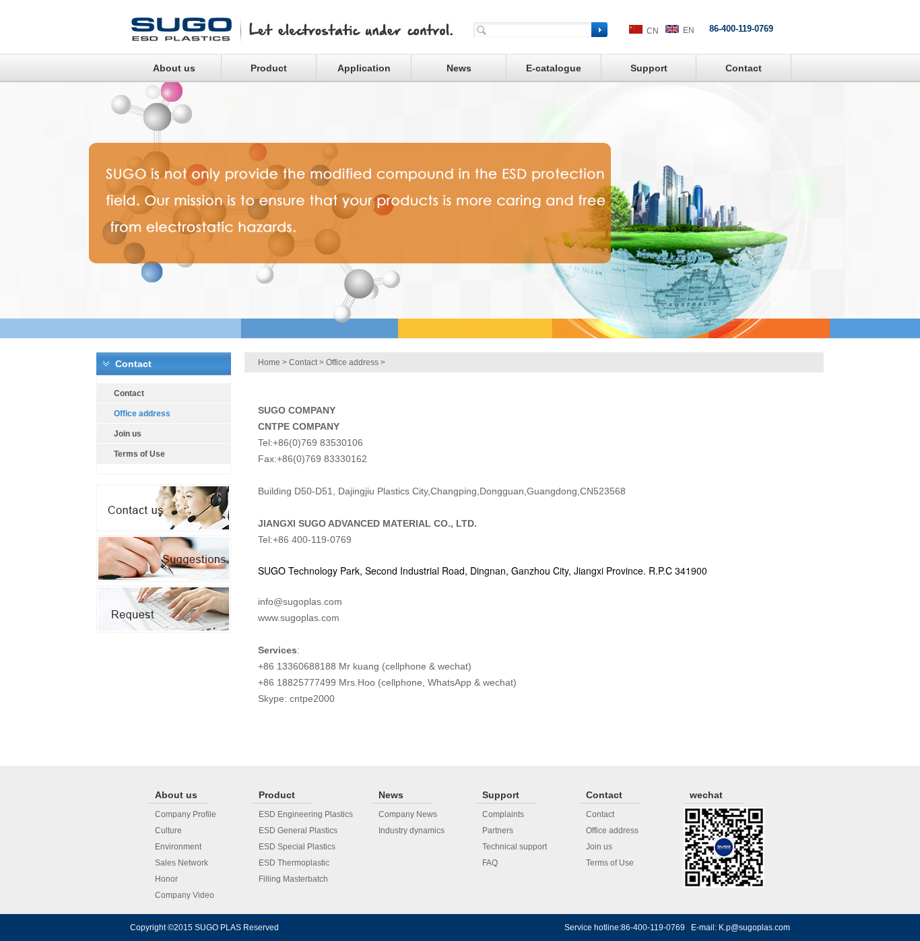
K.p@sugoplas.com (754, 927)
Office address (352, 362)
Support (648, 68)
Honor (166, 879)
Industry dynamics (412, 830)
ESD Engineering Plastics (306, 814)
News (459, 68)
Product (269, 68)
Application (364, 68)
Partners (497, 830)
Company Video (184, 895)
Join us (599, 846)
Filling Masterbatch (293, 879)
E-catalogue (553, 68)
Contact (743, 68)
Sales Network (181, 863)
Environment (178, 846)
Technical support (514, 846)
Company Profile (185, 814)
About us (174, 68)
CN (651, 31)
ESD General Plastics (298, 830)
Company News (408, 814)
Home (269, 362)
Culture (168, 830)
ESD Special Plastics (297, 846)
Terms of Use (610, 863)
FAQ (490, 863)
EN (686, 30)
